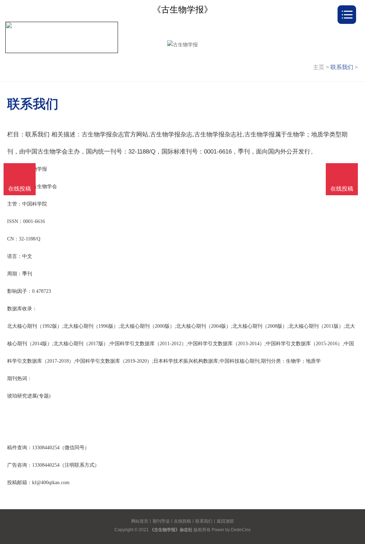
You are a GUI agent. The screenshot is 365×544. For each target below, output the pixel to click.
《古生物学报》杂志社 (171, 529)
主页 (318, 67)
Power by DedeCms (231, 529)
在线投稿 (182, 521)
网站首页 (139, 521)
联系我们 (341, 67)
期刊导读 (161, 521)
